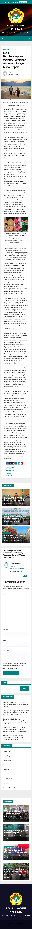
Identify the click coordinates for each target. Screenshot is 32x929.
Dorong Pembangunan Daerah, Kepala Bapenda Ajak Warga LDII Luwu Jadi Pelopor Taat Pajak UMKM (16, 712)
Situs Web (6, 650)
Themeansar (20, 925)
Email (5, 640)
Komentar (6, 595)
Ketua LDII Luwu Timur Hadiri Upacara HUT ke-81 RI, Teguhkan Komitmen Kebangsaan (14, 737)
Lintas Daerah (7, 778)
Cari (4, 683)
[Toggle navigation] (29, 38)
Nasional (5, 49)
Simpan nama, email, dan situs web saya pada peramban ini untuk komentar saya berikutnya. (14, 665)
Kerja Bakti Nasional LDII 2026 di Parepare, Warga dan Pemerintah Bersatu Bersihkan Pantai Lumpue (14, 729)
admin (13, 72)
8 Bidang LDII (7, 751)
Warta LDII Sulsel (9, 787)
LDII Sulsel (19, 503)
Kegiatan (6, 774)
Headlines (6, 769)
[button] (26, 38)
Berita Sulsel (7, 760)
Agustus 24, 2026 (12, 835)
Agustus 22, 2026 (12, 874)
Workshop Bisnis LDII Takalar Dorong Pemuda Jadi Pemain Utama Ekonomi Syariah (15, 704)
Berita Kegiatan (8, 756)
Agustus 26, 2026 (12, 816)
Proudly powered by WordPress (13, 923)
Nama (5, 630)
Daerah (5, 765)
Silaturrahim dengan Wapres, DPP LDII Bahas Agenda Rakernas (10, 471)
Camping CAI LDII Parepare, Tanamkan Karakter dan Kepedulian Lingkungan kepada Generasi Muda (15, 721)
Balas (24, 575)
